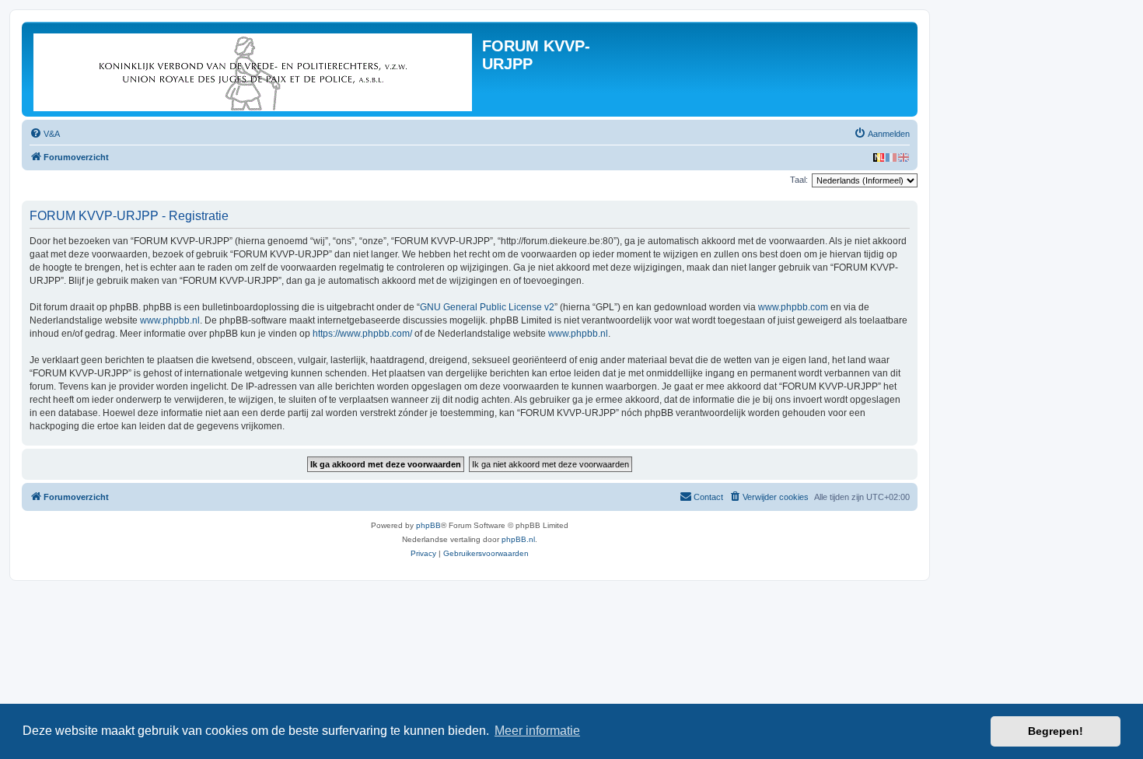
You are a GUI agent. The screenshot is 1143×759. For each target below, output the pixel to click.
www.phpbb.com (793, 307)
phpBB (428, 525)
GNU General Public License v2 (487, 307)
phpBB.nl (518, 539)
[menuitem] (45, 133)
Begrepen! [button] (1055, 731)
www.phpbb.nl (170, 320)
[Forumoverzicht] (254, 69)
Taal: (799, 179)
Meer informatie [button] (537, 730)
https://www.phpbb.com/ (362, 333)
